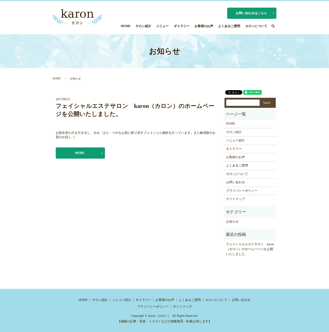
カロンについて (256, 26)
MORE (80, 153)
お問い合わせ (235, 182)
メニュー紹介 (235, 140)
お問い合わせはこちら (251, 13)
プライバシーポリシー (241, 190)
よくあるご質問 (229, 26)
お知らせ (232, 221)
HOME (126, 26)
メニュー (162, 26)
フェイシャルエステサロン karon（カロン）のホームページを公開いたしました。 (250, 249)
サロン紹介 (143, 26)
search (273, 26)
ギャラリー (182, 26)
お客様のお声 (203, 26)
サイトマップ (235, 199)
